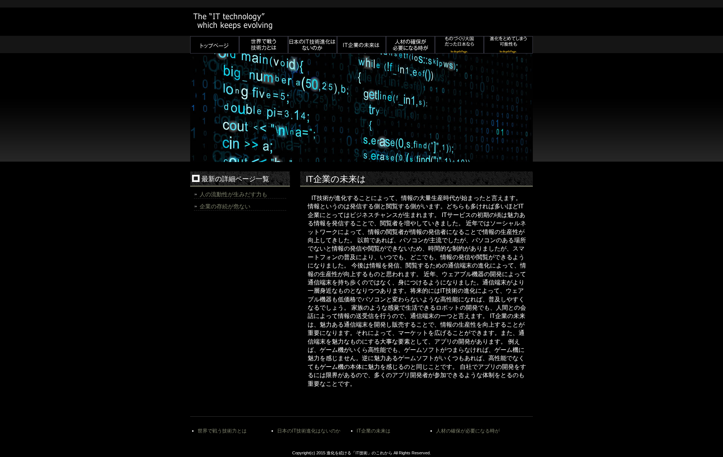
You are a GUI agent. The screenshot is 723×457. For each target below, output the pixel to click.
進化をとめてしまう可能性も (508, 44)
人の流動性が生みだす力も (233, 194)
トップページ (214, 44)
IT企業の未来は (361, 44)
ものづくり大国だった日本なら (459, 44)
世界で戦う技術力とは (263, 44)
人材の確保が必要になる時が (410, 44)
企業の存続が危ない (225, 206)
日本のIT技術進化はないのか (312, 44)
